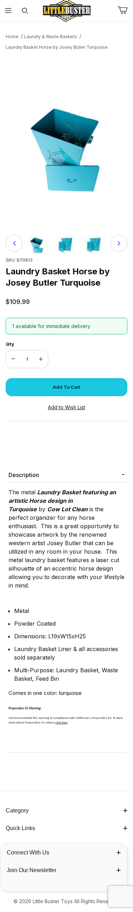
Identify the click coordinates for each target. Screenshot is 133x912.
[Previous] (14, 243)
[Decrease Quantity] (13, 359)
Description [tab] (24, 474)
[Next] (118, 243)
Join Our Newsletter (31, 870)
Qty (10, 344)
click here (61, 722)
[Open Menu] (8, 11)
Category (17, 810)
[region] (66, 243)
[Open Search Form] (25, 11)
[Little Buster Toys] (66, 10)
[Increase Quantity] (41, 359)
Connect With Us (28, 853)
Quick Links (20, 828)
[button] (37, 243)
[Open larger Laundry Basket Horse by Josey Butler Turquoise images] (66, 140)
